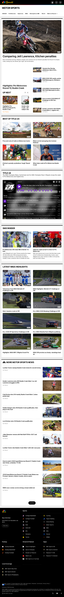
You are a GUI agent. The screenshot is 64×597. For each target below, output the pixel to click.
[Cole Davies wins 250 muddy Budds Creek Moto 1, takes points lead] (52, 399)
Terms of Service (23, 584)
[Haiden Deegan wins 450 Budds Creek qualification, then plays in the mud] (52, 412)
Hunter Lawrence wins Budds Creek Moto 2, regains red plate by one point (51, 109)
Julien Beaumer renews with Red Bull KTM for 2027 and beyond (20, 435)
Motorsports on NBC (34, 13)
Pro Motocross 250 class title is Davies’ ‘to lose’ (15, 250)
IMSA (26, 13)
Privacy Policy (46, 583)
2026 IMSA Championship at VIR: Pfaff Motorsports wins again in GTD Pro (51, 89)
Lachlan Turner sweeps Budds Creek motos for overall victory (22, 368)
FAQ (21, 583)
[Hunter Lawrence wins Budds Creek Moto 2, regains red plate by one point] (37, 110)
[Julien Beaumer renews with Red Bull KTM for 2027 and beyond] (52, 439)
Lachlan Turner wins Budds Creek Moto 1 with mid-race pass (21, 448)
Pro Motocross (12, 13)
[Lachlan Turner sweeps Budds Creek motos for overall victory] (52, 372)
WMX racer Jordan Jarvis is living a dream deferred (19, 488)
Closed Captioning (16, 583)
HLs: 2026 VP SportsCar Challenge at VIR (16, 332)
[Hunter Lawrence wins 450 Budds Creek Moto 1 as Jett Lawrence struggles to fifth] (52, 385)
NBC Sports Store (27, 583)
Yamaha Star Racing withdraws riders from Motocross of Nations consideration (49, 69)
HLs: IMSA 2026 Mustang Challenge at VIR (46, 311)
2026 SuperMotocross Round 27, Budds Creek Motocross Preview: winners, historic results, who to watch (20, 475)
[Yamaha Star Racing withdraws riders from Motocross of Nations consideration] (37, 70)
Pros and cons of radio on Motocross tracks (16, 141)
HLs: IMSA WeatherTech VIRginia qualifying (46, 332)
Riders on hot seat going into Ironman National (44, 141)
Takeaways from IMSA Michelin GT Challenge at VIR (13, 289)
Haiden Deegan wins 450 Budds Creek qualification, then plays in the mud (20, 408)
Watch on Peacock (51, 13)
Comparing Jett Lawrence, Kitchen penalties (29, 56)
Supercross (20, 13)
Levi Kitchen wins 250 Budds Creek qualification (18, 421)
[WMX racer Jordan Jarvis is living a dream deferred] (52, 492)
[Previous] (25, 93)
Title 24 (43, 13)
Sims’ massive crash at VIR (11, 311)
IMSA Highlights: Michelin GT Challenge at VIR (46, 289)
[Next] (28, 93)
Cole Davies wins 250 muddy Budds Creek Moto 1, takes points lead (20, 395)
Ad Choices (39, 583)
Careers (9, 583)
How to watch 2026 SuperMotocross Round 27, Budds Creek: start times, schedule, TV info (22, 462)
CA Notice (16, 584)
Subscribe (5, 525)
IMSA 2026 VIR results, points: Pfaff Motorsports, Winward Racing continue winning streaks (51, 79)
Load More (32, 503)
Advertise (4, 583)
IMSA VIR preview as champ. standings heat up (47, 353)
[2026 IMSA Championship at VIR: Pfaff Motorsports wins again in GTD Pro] (37, 90)
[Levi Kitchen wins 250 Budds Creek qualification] (52, 425)
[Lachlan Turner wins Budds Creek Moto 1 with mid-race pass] (52, 452)
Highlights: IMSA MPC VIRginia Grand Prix (16, 352)
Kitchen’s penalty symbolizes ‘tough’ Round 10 (16, 164)
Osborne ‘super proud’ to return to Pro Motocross (45, 250)
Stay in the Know (6, 517)
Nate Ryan (44, 81)
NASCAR (4, 13)
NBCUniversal (11, 587)
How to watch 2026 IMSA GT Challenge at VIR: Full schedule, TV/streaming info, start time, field (51, 99)
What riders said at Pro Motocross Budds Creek (46, 164)
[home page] (7, 2)
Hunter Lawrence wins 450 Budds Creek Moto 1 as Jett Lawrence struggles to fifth (20, 382)
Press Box (34, 583)
